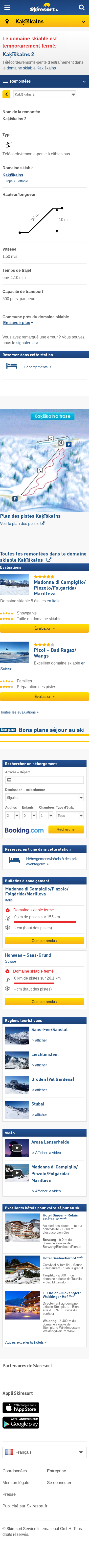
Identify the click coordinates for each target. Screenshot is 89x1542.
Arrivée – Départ (17, 772)
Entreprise (56, 1471)
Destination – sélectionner (25, 790)
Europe (7, 181)
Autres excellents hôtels (24, 1342)
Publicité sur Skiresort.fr (24, 1506)
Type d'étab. (65, 807)
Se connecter (59, 1482)
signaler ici (25, 343)
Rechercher (66, 829)
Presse (9, 1494)
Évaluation (43, 629)
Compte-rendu (43, 940)
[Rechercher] (81, 7)
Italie (9, 900)
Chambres (46, 807)
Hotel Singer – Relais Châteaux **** (60, 1217)
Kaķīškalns (29, 22)
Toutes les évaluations (18, 712)
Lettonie (22, 181)
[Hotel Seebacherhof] (15, 1270)
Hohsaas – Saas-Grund (28, 955)
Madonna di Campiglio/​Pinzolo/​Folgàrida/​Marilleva (36, 891)
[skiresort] (44, 7)
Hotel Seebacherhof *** (63, 1258)
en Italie (54, 601)
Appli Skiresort (17, 1393)
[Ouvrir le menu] (7, 7)
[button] (24, 830)
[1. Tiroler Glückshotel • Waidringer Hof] (15, 1305)
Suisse (10, 961)
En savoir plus (16, 323)
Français (24, 1452)
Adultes (11, 807)
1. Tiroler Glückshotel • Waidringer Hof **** (62, 1295)
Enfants (28, 807)
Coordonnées (14, 1471)
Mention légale (15, 1482)
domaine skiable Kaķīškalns (31, 68)
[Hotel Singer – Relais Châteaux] (15, 1227)
